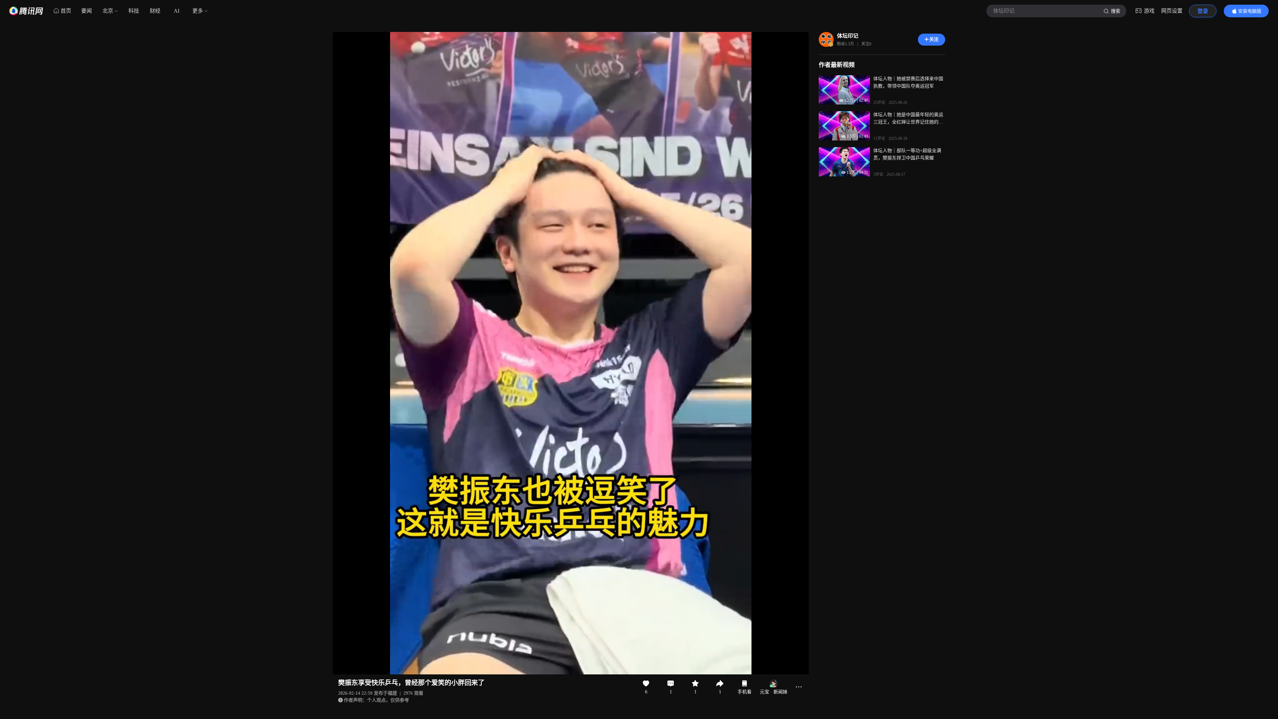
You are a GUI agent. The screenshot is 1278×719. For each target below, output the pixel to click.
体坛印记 (847, 36)
